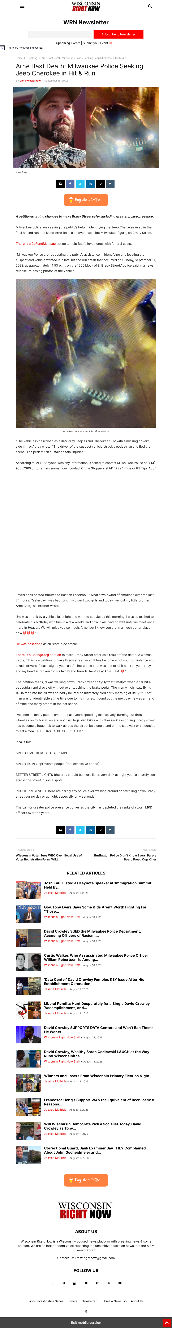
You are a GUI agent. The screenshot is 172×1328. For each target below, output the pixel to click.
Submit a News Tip (114, 1301)
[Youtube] (120, 1283)
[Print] (60, 184)
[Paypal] (97, 1283)
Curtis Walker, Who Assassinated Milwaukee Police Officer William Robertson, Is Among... (96, 957)
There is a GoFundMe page (36, 244)
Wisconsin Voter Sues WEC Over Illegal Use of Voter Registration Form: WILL (49, 857)
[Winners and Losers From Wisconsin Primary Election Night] (28, 1083)
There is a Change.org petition (38, 655)
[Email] (100, 184)
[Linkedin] (90, 184)
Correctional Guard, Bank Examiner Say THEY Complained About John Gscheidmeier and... (95, 1150)
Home (19, 58)
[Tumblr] (110, 184)
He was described (29, 644)
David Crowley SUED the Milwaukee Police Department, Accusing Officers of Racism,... (92, 933)
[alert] (86, 47)
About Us (137, 1301)
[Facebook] (70, 184)
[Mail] (86, 1283)
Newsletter (89, 1301)
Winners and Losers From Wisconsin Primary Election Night (97, 1076)
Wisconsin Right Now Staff (62, 917)
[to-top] (167, 1321)
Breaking (32, 58)
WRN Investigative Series (46, 1301)
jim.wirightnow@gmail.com (95, 1258)
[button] (22, 6)
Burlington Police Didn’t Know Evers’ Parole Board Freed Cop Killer (125, 857)
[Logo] (86, 1219)
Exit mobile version (86, 1322)
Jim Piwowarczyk (30, 80)
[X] (80, 184)
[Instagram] (63, 1283)
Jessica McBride (55, 892)
